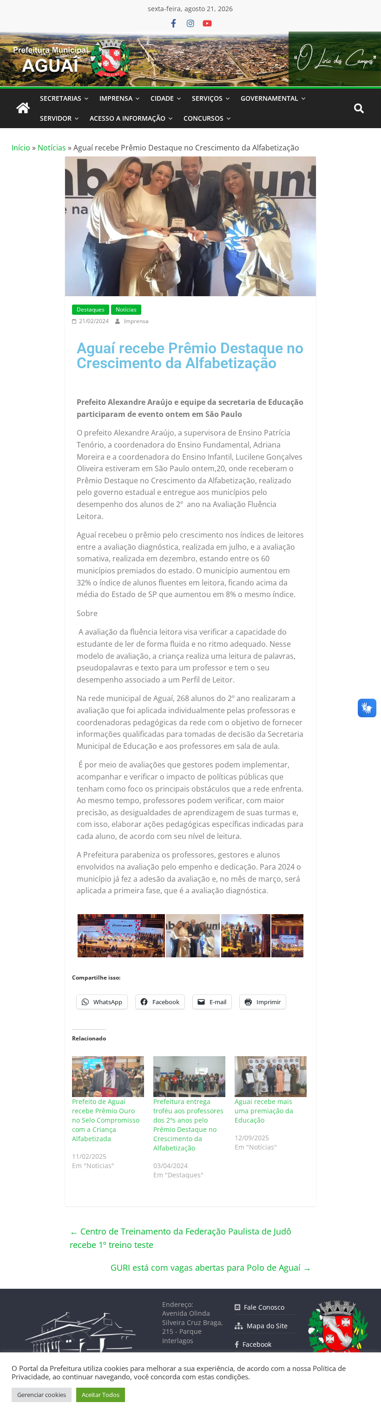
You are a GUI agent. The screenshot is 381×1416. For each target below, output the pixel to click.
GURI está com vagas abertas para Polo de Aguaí (211, 1267)
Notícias (52, 148)
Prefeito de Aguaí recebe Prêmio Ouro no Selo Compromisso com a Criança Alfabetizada (105, 1120)
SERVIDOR (56, 118)
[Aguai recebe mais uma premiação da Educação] (271, 1077)
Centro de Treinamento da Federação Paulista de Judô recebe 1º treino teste (180, 1238)
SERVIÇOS (207, 98)
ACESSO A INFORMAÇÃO (127, 118)
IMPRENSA (115, 98)
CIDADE (162, 98)
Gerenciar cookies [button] (41, 1394)
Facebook (255, 1344)
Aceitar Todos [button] (100, 1394)
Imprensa (136, 321)
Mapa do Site (265, 1325)
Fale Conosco (262, 1307)
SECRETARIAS (60, 98)
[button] (121, 935)
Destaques (91, 309)
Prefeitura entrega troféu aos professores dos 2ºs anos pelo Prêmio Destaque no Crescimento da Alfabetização (188, 1124)
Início (21, 148)
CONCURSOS (203, 118)
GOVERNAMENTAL (269, 98)
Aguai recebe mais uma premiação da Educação (264, 1110)
